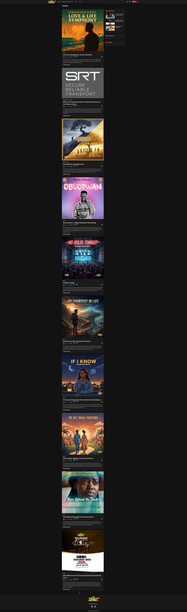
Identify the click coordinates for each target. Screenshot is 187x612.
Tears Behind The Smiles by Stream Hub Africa (78, 517)
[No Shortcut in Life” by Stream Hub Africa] (83, 317)
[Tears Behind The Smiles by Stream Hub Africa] (83, 492)
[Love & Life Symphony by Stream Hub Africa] (83, 30)
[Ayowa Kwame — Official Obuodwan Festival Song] (83, 198)
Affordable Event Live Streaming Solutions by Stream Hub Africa (82, 577)
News (71, 99)
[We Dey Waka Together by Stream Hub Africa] (83, 434)
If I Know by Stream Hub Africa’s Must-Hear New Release (82, 400)
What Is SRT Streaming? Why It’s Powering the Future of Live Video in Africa (81, 103)
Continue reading (66, 64)
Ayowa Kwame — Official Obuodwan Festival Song (79, 223)
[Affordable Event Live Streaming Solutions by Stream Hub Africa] (83, 551)
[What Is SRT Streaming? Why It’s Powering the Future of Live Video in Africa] (83, 83)
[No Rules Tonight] (83, 258)
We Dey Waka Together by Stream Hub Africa (78, 458)
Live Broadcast (66, 99)
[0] (73, 57)
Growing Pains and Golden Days (73, 164)
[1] (73, 285)
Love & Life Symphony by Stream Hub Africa (77, 55)
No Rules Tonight (68, 283)
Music (64, 52)
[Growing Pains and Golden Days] (83, 139)
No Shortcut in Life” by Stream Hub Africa (76, 341)
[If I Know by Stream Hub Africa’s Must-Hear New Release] (83, 375)
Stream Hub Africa (68, 106)
